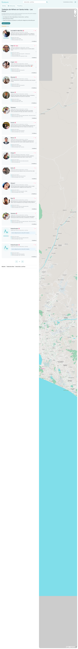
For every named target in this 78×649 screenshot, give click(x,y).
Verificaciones (12, 5)
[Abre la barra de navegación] (75, 2)
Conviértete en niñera (68, 2)
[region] (58, 328)
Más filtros (20, 5)
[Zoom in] (75, 11)
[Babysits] (5, 2)
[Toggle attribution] (76, 647)
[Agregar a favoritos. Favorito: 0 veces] (35, 62)
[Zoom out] (75, 13)
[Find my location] (75, 16)
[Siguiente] (22, 261)
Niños (4, 5)
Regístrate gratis (6, 23)
